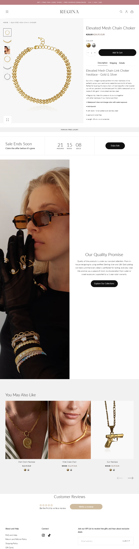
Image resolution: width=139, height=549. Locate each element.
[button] (7, 11)
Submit (126, 541)
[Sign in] (126, 11)
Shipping (113, 63)
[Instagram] (43, 535)
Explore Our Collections (104, 283)
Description (103, 63)
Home (5, 22)
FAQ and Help (11, 535)
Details (122, 63)
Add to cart (117, 52)
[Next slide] (131, 478)
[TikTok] (49, 535)
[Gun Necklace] (112, 430)
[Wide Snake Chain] (69, 430)
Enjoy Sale (115, 145)
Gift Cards (9, 547)
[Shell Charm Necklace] (26, 430)
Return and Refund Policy (16, 539)
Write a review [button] (86, 506)
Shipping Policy (11, 543)
